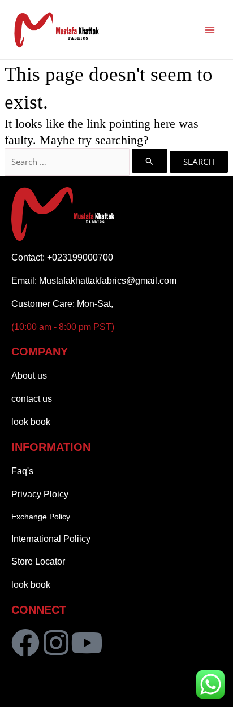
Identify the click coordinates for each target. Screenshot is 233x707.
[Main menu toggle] (210, 30)
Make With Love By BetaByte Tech (116, 694)
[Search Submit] (149, 161)
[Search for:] (87, 161)
